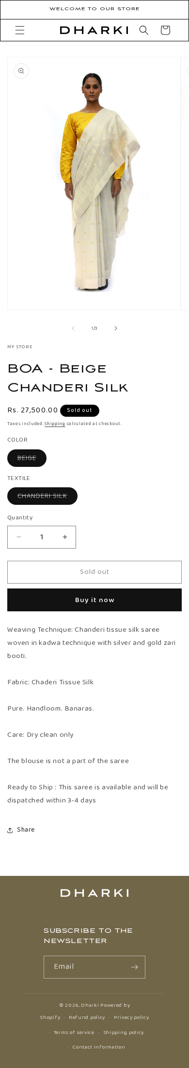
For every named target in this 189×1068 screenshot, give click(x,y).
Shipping (55, 423)
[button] (20, 30)
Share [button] (26, 829)
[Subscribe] (134, 967)
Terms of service (74, 1032)
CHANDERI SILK (47, 497)
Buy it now (94, 600)
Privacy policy (131, 1017)
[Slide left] (73, 328)
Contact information (98, 1047)
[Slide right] (115, 328)
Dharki (90, 1005)
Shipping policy (123, 1032)
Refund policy (87, 1017)
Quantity (19, 518)
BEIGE (32, 459)
